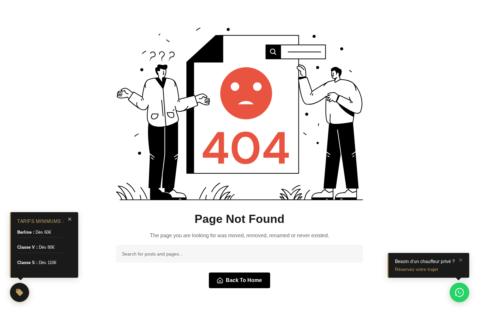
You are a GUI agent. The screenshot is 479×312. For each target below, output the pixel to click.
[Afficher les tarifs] (19, 292)
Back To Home (244, 280)
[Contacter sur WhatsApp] (459, 292)
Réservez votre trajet (416, 269)
